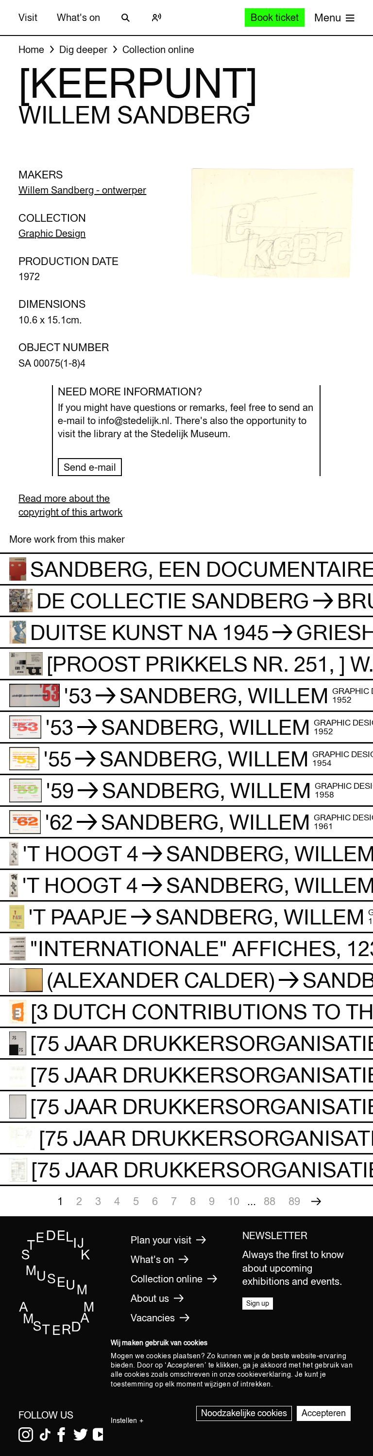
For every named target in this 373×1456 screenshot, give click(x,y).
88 (269, 1201)
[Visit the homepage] (56, 1333)
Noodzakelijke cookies (244, 1413)
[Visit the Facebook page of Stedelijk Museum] (61, 1434)
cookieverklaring (264, 1374)
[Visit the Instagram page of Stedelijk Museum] (25, 1434)
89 (294, 1201)
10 (233, 1201)
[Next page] (316, 1201)
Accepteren (324, 1413)
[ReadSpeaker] (156, 17)
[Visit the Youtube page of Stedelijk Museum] (100, 1434)
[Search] (125, 17)
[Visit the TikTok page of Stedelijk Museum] (45, 1434)
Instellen (124, 1420)
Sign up (257, 1303)
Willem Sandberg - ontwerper (82, 189)
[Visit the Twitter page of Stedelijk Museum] (80, 1434)
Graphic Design (51, 233)
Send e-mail (90, 467)
